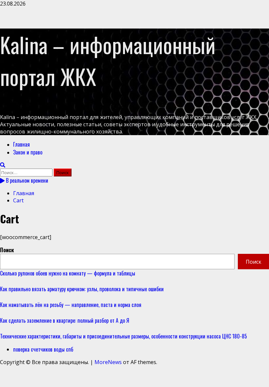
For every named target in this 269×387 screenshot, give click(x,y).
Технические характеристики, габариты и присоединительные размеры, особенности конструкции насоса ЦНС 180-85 (123, 336)
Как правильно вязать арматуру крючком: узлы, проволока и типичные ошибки (82, 289)
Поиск (7, 250)
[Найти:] (27, 172)
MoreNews (108, 362)
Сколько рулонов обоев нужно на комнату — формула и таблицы (67, 273)
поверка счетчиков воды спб (43, 349)
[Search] (2, 165)
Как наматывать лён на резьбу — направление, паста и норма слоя (70, 305)
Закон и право (27, 152)
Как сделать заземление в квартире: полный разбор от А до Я (64, 320)
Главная (21, 144)
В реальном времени (26, 180)
